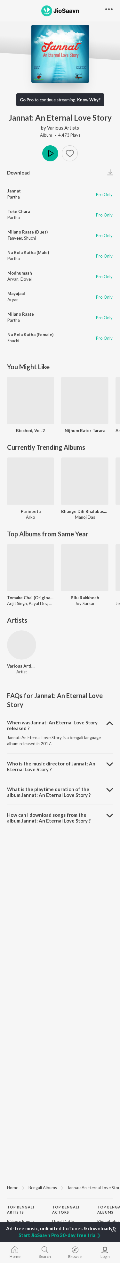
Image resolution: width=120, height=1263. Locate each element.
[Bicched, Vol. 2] (30, 400)
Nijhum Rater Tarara (85, 430)
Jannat (14, 190)
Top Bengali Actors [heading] (65, 1210)
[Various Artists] (21, 645)
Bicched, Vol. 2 (30, 430)
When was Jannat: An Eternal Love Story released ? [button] (52, 725)
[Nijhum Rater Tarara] (84, 400)
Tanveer (14, 238)
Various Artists (63, 128)
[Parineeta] (30, 481)
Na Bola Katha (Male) (28, 252)
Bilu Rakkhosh (85, 597)
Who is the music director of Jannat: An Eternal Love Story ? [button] (51, 766)
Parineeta (31, 511)
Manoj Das (85, 517)
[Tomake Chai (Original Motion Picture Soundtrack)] (30, 567)
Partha (13, 197)
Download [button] (18, 172)
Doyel (26, 279)
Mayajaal (16, 293)
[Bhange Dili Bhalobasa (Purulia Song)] (84, 481)
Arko (30, 517)
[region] (60, 1187)
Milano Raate (20, 314)
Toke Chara (18, 211)
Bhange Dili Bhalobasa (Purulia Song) (84, 511)
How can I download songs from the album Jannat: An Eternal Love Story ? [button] (49, 818)
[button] (70, 153)
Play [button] (50, 153)
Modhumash (19, 273)
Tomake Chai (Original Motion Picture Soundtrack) (30, 597)
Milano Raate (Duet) (27, 232)
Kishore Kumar (20, 1221)
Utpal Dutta (63, 1221)
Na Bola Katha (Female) (30, 334)
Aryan (13, 279)
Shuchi (30, 238)
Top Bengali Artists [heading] (20, 1210)
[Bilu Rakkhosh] (84, 567)
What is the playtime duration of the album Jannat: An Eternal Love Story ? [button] (49, 792)
